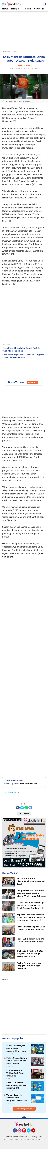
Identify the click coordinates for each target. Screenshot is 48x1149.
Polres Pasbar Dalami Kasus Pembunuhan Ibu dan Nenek (16, 1061)
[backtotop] (24, 1118)
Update (33, 382)
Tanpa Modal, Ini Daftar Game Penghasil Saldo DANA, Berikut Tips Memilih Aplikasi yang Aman (17, 1098)
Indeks (27, 9)
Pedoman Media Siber (21, 1137)
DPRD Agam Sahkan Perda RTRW (20, 783)
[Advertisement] (24, 29)
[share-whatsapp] (26, 807)
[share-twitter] (22, 807)
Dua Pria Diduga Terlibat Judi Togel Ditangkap (15, 1073)
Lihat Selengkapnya (23, 1109)
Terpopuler (16, 9)
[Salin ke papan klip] (30, 807)
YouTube (35, 1134)
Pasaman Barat (10, 792)
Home (5, 9)
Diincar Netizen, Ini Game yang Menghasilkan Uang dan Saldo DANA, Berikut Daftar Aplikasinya (16, 1048)
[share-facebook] (18, 807)
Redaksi (9, 1137)
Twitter (30, 1134)
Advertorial (39, 9)
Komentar (25, 814)
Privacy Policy (37, 1137)
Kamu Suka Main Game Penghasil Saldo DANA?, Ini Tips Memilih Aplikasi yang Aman (17, 1085)
